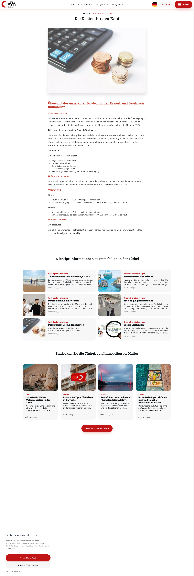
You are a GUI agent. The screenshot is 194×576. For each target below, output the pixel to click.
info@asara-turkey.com (109, 4)
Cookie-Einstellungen (28, 565)
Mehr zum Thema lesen (97, 428)
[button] (28, 557)
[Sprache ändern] (154, 4)
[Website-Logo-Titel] (13, 4)
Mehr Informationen (13, 571)
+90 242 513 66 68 (81, 4)
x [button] (49, 533)
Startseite (85, 13)
